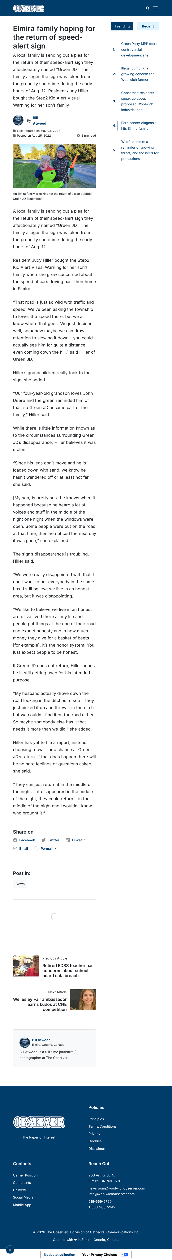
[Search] (147, 8)
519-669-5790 (100, 1201)
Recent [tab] (148, 26)
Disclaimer (97, 1148)
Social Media (23, 1197)
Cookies (95, 1141)
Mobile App (22, 1205)
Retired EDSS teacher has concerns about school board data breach (68, 970)
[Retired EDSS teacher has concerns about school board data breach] (27, 965)
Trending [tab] (122, 26)
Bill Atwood (41, 1040)
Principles (96, 1119)
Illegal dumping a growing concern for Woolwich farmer (137, 74)
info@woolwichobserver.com (112, 1194)
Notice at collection (59, 1254)
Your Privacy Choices (99, 1254)
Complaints (22, 1182)
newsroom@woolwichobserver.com (117, 1188)
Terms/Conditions (102, 1126)
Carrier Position (25, 1175)
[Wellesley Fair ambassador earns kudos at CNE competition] (81, 999)
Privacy (94, 1134)
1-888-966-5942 (102, 1207)
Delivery (19, 1190)
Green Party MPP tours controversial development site (139, 49)
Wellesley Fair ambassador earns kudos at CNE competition (40, 1004)
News (20, 884)
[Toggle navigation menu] (155, 8)
